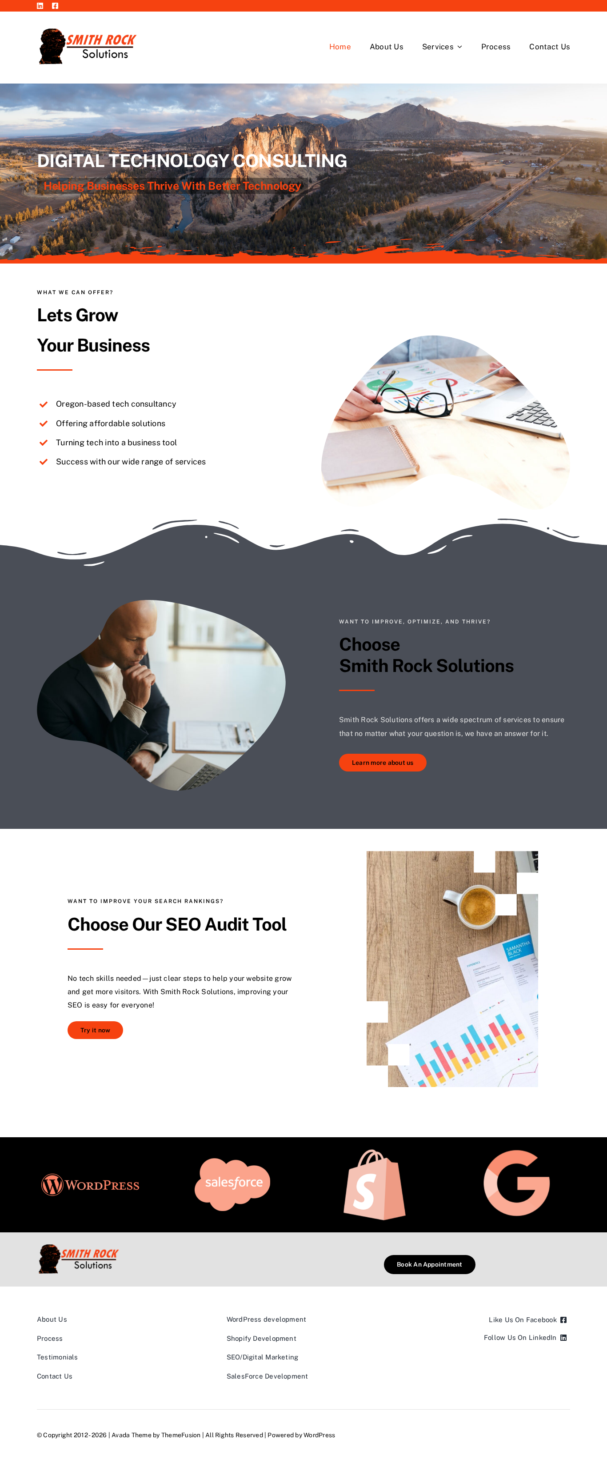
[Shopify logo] (374, 1152)
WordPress (319, 1435)
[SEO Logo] (516, 1149)
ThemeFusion (181, 1435)
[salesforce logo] (232, 1161)
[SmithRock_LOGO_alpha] (88, 24)
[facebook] (55, 5)
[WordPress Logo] (90, 1172)
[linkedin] (40, 5)
